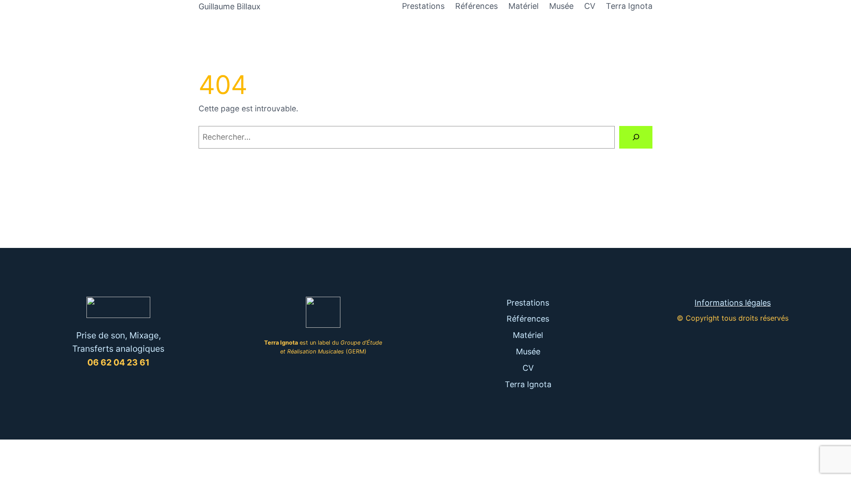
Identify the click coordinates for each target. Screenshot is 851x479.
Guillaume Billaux (230, 6)
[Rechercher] (635, 137)
